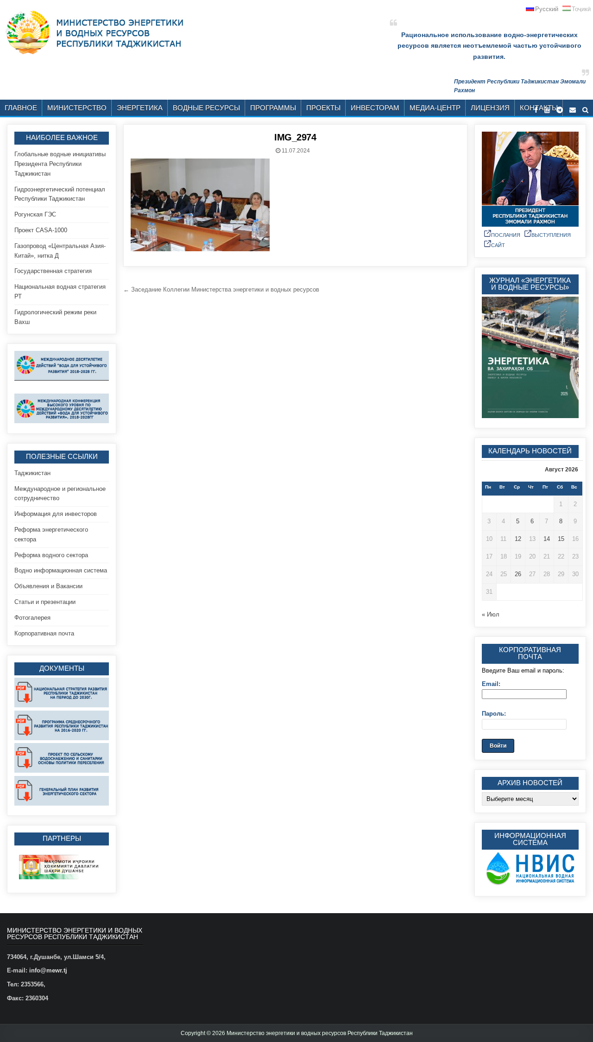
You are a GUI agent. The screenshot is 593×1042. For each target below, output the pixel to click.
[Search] (585, 110)
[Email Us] (572, 110)
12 (518, 538)
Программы (273, 108)
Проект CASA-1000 (40, 230)
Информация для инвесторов (55, 513)
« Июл (490, 614)
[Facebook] (536, 110)
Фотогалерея (32, 617)
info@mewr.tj (48, 970)
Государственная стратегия (53, 270)
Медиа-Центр (435, 108)
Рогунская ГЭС (35, 214)
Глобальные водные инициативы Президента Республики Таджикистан (60, 164)
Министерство (77, 108)
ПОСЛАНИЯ (505, 235)
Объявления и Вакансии (48, 586)
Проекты (323, 108)
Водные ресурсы (206, 108)
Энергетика (140, 108)
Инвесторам (375, 108)
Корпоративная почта (44, 633)
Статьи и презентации (45, 601)
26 (518, 574)
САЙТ (498, 245)
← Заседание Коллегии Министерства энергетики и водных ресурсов (221, 289)
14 (546, 538)
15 (561, 538)
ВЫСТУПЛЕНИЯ (551, 235)
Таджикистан (32, 473)
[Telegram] (559, 110)
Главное (21, 108)
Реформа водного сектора (51, 555)
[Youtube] (547, 110)
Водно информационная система (60, 570)
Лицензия (490, 108)
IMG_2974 (295, 137)
